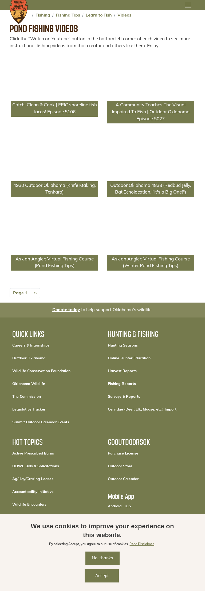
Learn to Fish (99, 15)
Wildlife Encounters (29, 504)
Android (114, 506)
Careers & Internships (31, 345)
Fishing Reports (122, 384)
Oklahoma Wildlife (28, 384)
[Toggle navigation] (188, 5)
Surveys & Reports (124, 397)
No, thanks (102, 558)
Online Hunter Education (129, 358)
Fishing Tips (68, 15)
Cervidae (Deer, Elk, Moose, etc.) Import (142, 409)
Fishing (43, 15)
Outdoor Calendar (141, 479)
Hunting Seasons (123, 345)
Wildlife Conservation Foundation (41, 371)
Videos (124, 15)
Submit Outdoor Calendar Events (40, 422)
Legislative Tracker (28, 409)
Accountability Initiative (33, 492)
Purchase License (141, 453)
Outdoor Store (138, 466)
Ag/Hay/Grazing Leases (32, 479)
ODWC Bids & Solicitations (35, 466)
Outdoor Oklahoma (28, 358)
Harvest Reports (122, 371)
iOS (128, 506)
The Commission (26, 397)
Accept (101, 575)
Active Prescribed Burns (33, 453)
